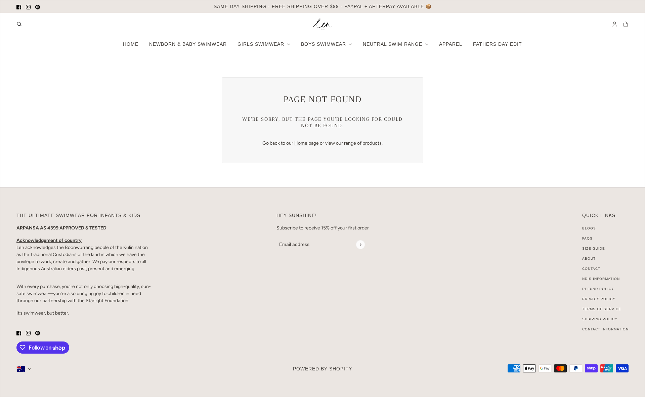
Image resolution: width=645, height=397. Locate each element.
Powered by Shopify (322, 368)
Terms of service (601, 309)
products (372, 143)
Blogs (589, 228)
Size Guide (593, 248)
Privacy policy (598, 299)
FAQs (587, 238)
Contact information (605, 329)
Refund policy (598, 289)
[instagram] (28, 6)
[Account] (614, 24)
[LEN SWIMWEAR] (322, 24)
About (589, 258)
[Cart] (626, 24)
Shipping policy (599, 319)
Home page (306, 143)
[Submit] (360, 244)
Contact (591, 268)
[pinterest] (38, 6)
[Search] (19, 24)
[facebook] (19, 6)
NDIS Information (601, 279)
